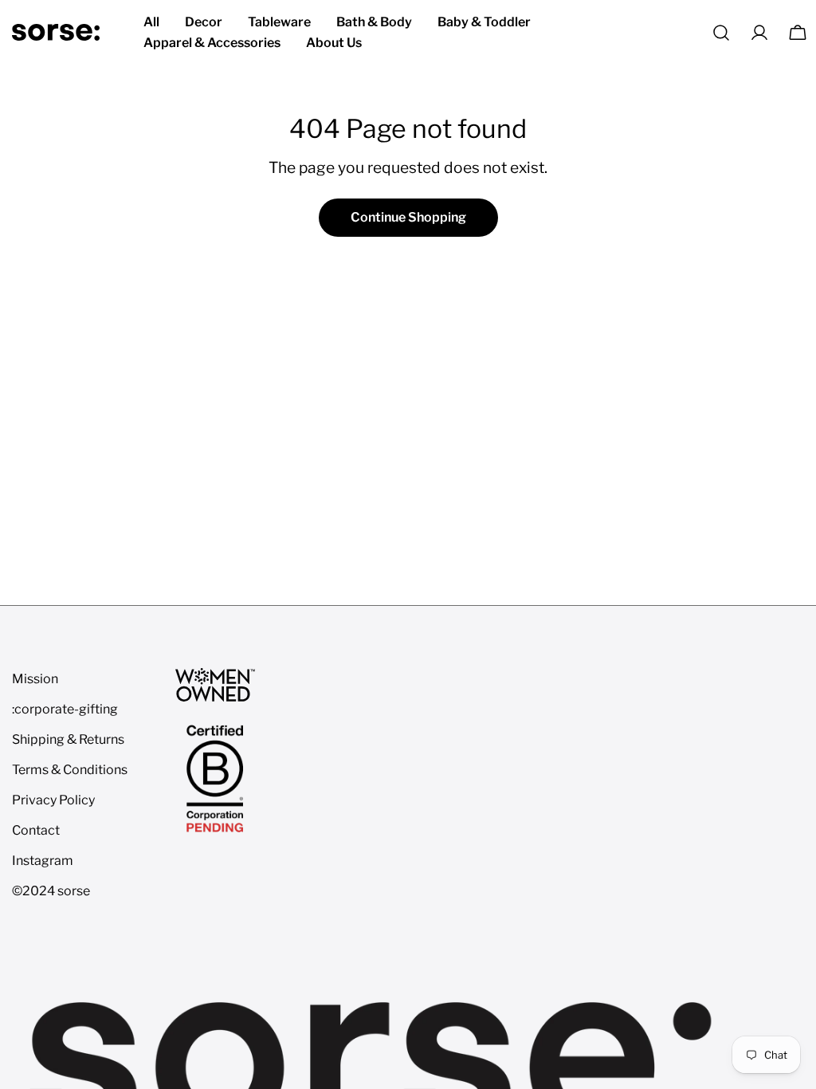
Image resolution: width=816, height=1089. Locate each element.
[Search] (721, 33)
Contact (36, 830)
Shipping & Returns (68, 739)
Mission (35, 678)
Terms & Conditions (70, 769)
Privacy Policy (53, 800)
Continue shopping (408, 217)
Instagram (42, 860)
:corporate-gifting (65, 709)
